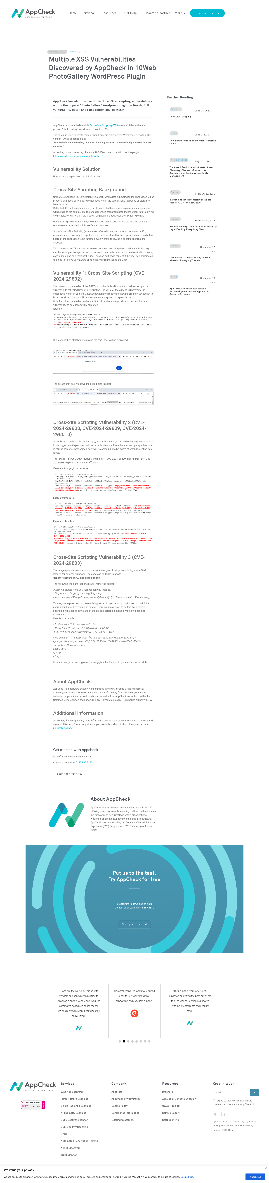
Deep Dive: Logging (180, 117)
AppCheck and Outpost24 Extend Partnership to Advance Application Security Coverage (189, 291)
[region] (134, 1174)
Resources (109, 13)
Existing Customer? (122, 1119)
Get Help (130, 13)
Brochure (167, 1091)
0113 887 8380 (84, 762)
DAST (64, 1133)
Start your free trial (207, 13)
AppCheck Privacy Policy (125, 1098)
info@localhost (65, 728)
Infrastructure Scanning (74, 1098)
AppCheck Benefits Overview (179, 1098)
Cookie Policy (187, 1177)
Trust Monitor (69, 1155)
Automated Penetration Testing (79, 1141)
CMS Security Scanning (74, 1126)
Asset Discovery (70, 1148)
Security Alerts (57, 52)
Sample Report (170, 1112)
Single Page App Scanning (76, 1105)
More (178, 13)
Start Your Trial (170, 1119)
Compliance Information (125, 1112)
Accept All (255, 1177)
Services (88, 13)
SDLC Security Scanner (74, 1119)
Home (73, 13)
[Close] (266, 1168)
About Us (117, 1091)
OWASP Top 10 (170, 1105)
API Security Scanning (73, 1112)
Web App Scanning (72, 1091)
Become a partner (157, 13)
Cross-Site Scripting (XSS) (104, 125)
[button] (120, 1041)
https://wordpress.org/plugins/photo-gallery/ (78, 156)
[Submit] (254, 1092)
